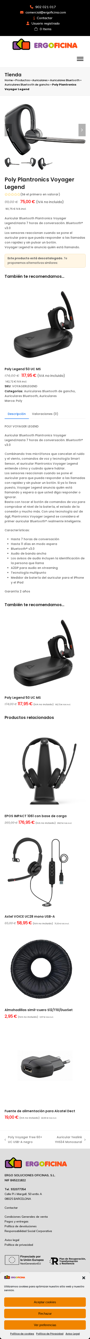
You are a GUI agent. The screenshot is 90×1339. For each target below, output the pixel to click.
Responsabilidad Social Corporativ (27, 1231)
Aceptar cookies (45, 1302)
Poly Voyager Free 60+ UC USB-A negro (23, 1139)
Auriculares (40, 80)
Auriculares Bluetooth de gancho (27, 85)
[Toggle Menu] (80, 59)
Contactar (44, 18)
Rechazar (45, 1313)
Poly (19, 401)
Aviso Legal (73, 1333)
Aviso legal (12, 1240)
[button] (84, 1278)
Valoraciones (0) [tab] (45, 414)
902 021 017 (45, 7)
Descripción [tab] (17, 414)
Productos (22, 80)
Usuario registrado (45, 23)
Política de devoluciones (21, 1226)
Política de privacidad (19, 1245)
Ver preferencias (45, 1325)
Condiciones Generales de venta (26, 1217)
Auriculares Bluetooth (65, 80)
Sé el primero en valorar (40, 194)
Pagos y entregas (16, 1221)
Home (9, 80)
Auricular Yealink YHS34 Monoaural (65, 1139)
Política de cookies (22, 1333)
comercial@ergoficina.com (46, 12)
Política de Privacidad (49, 1333)
